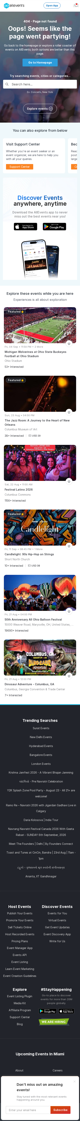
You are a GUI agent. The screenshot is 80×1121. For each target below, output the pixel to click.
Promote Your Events (19, 920)
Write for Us (57, 941)
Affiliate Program (20, 1010)
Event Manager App (20, 948)
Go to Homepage (40, 62)
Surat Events (41, 728)
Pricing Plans (20, 941)
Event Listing (19, 962)
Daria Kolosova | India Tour (41, 820)
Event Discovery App (57, 934)
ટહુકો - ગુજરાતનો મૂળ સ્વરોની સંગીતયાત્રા (41, 867)
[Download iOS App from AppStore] (66, 1011)
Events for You (57, 913)
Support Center (20, 1017)
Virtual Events (57, 920)
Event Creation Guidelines (19, 975)
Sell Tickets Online (19, 927)
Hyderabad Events (41, 746)
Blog (20, 1024)
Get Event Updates (57, 927)
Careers (58, 1070)
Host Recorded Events (19, 934)
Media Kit (20, 1003)
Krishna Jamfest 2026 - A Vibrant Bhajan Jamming (41, 772)
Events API (20, 955)
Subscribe (60, 1110)
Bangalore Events (41, 755)
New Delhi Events (41, 737)
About (19, 1070)
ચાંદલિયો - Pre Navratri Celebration (41, 781)
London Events (41, 763)
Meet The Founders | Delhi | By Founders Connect (41, 843)
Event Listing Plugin (19, 996)
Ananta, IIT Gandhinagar (41, 876)
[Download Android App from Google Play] (48, 1011)
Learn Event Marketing (19, 969)
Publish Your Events (19, 913)
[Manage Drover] (5, 4)
